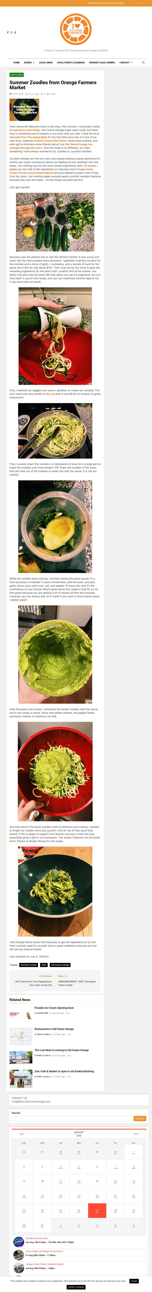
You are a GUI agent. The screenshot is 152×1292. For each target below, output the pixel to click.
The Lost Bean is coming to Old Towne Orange (62, 1050)
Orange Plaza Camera (102, 62)
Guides (28, 62)
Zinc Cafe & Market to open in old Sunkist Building (64, 1071)
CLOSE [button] (134, 1281)
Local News (46, 62)
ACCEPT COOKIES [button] (76, 1287)
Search (16, 1112)
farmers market (29, 964)
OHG (43, 964)
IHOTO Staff (18, 93)
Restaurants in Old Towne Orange (54, 1029)
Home (16, 62)
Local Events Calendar (71, 62)
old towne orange (60, 964)
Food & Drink (17, 75)
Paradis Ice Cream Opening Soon (54, 1007)
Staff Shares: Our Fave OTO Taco (108, 3)
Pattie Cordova (44, 1034)
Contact (124, 62)
